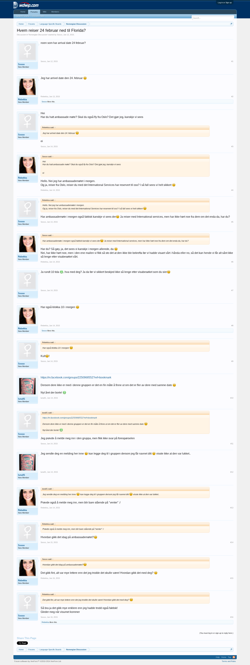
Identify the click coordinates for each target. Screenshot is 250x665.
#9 (232, 361)
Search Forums (22, 16)
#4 (232, 190)
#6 (232, 262)
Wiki (44, 12)
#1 (232, 61)
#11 (231, 444)
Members (55, 12)
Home (22, 12)
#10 (231, 398)
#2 (232, 96)
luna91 (21, 399)
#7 (232, 290)
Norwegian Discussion (38, 35)
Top (229, 657)
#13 (231, 508)
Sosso (59, 35)
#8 (232, 326)
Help (218, 657)
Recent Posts (38, 16)
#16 (231, 617)
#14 (231, 542)
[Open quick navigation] (231, 24)
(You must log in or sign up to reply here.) (216, 633)
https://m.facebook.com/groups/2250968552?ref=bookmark (76, 377)
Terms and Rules (229, 661)
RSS (234, 657)
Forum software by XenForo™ (37, 661)
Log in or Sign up (225, 3)
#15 (231, 578)
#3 (232, 146)
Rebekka (22, 99)
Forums (34, 12)
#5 (232, 222)
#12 (231, 472)
